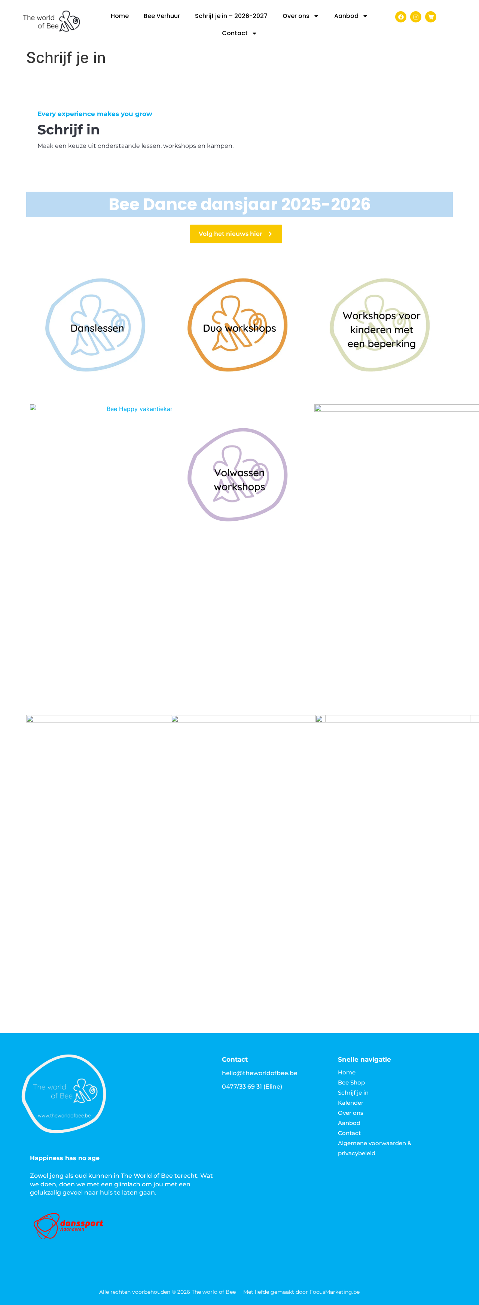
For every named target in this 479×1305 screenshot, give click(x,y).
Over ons (296, 16)
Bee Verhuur (162, 16)
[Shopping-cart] (430, 16)
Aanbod (346, 16)
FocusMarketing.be (334, 1292)
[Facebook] (400, 16)
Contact (235, 33)
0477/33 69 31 (242, 1086)
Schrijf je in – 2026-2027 (231, 16)
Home (120, 16)
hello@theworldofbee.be (260, 1073)
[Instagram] (415, 16)
